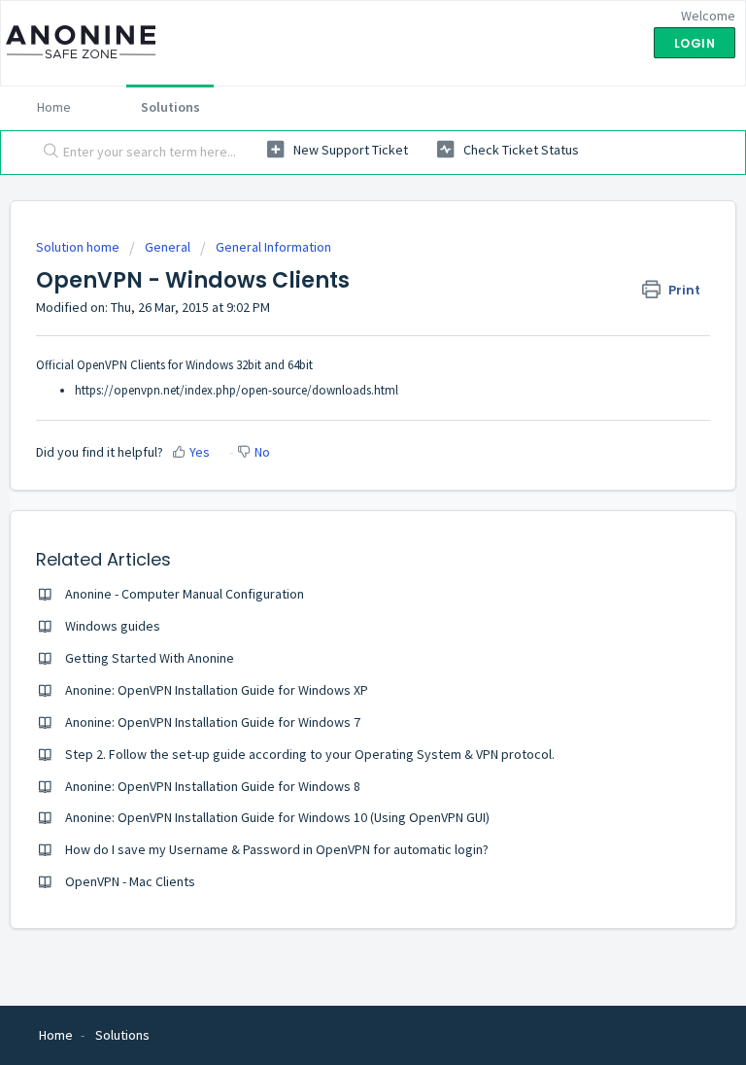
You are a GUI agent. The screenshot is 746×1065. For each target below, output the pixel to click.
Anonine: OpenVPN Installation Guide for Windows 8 (212, 786)
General (167, 247)
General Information (273, 247)
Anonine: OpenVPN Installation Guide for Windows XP (216, 690)
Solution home (79, 247)
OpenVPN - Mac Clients (130, 881)
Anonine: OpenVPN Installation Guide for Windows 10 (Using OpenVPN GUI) (277, 817)
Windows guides (112, 626)
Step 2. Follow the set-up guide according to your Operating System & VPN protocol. (310, 754)
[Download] (337, 519)
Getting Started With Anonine (149, 658)
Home (54, 107)
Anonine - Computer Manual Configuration (184, 593)
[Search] (46, 152)
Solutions (170, 107)
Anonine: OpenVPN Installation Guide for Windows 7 (212, 722)
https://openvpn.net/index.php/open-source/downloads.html (236, 390)
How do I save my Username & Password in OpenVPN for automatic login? (277, 849)
